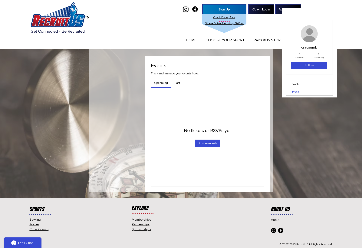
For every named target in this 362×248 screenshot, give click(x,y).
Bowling (35, 219)
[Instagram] (273, 230)
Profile (295, 84)
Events (295, 91)
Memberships (141, 219)
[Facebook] (280, 230)
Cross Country (39, 229)
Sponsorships (141, 229)
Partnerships (141, 224)
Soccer (34, 224)
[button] (223, 40)
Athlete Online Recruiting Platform (224, 23)
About (275, 219)
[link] (161, 82)
